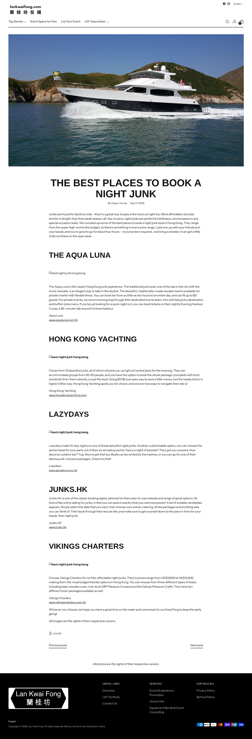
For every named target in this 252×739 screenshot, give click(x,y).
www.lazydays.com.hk (63, 470)
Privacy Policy (206, 690)
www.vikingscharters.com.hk (67, 602)
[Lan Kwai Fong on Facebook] (224, 3)
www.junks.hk (57, 527)
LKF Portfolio (111, 697)
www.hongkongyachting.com (68, 395)
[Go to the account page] (234, 21)
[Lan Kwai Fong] (25, 9)
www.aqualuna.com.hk (63, 320)
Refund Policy (206, 697)
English (237, 3)
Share (57, 633)
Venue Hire (156, 701)
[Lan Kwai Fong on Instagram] (228, 3)
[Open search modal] (227, 21)
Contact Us (110, 703)
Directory (109, 690)
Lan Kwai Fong (35, 726)
